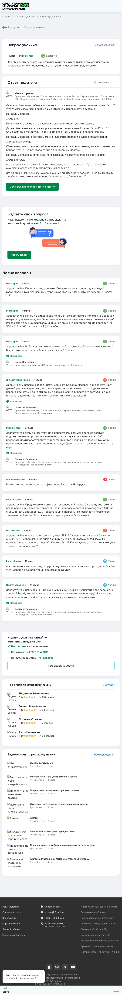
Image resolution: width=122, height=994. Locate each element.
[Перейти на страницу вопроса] (61, 290)
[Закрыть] (42, 973)
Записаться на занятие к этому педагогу (32, 186)
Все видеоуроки (104, 754)
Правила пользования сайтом (97, 946)
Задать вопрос (19, 254)
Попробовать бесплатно (61, 665)
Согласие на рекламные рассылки (100, 940)
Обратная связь (53, 906)
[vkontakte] (57, 967)
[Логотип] (16, 6)
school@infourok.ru (54, 912)
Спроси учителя (25, 16)
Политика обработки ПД (94, 929)
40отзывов (48, 710)
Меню (115, 991)
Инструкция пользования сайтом (99, 906)
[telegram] (65, 967)
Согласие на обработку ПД (95, 935)
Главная (6, 16)
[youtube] (73, 967)
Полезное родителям (13, 935)
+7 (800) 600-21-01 (54, 923)
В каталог (108, 684)
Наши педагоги (10, 906)
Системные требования (94, 912)
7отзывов (47, 723)
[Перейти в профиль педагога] (61, 697)
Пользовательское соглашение (97, 918)
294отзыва (48, 697)
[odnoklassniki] (49, 967)
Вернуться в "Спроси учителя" (27, 27)
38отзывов (48, 735)
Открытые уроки (11, 912)
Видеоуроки (9, 918)
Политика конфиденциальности (98, 923)
